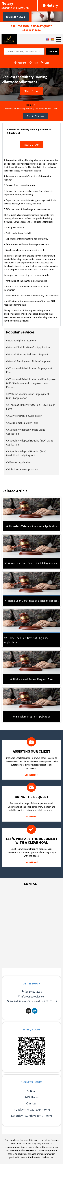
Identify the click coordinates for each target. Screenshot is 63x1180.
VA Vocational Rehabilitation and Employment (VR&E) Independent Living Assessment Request (31, 383)
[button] (35, 116)
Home (29, 104)
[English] (48, 39)
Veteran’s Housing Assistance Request (27, 354)
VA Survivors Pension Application (24, 415)
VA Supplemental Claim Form (22, 422)
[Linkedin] (34, 1011)
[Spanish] (52, 39)
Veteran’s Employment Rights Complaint (28, 361)
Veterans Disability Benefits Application (28, 347)
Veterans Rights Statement (21, 340)
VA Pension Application (18, 462)
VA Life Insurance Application (22, 469)
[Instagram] (28, 1011)
